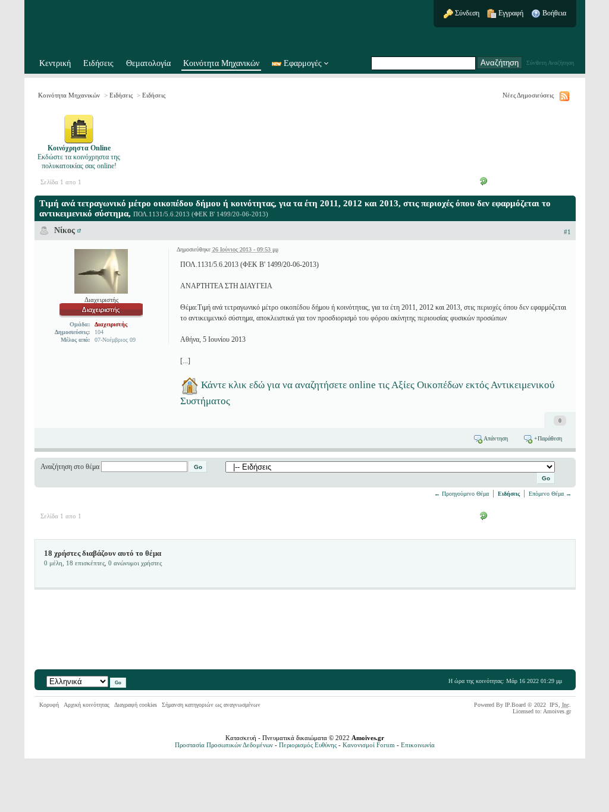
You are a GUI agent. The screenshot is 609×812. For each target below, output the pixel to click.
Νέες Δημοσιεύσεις (528, 95)
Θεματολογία (148, 63)
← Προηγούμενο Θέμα (461, 493)
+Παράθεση (547, 438)
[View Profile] (79, 230)
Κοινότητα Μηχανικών (221, 63)
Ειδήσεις (98, 63)
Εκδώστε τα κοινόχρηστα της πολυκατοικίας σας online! (78, 157)
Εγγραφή (510, 13)
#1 (567, 231)
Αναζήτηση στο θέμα (69, 466)
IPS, (559, 704)
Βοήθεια (553, 13)
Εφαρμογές (302, 63)
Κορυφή (49, 704)
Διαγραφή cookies (135, 704)
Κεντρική (55, 63)
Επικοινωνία (418, 744)
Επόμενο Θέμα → (550, 493)
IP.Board (515, 704)
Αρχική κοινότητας (86, 704)
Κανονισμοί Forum (369, 744)
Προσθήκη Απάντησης (527, 181)
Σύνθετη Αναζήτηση (550, 62)
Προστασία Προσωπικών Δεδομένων (224, 744)
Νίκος (64, 230)
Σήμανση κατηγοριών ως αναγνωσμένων (211, 704)
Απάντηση (495, 438)
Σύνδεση (466, 13)
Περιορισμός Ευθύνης (308, 744)
